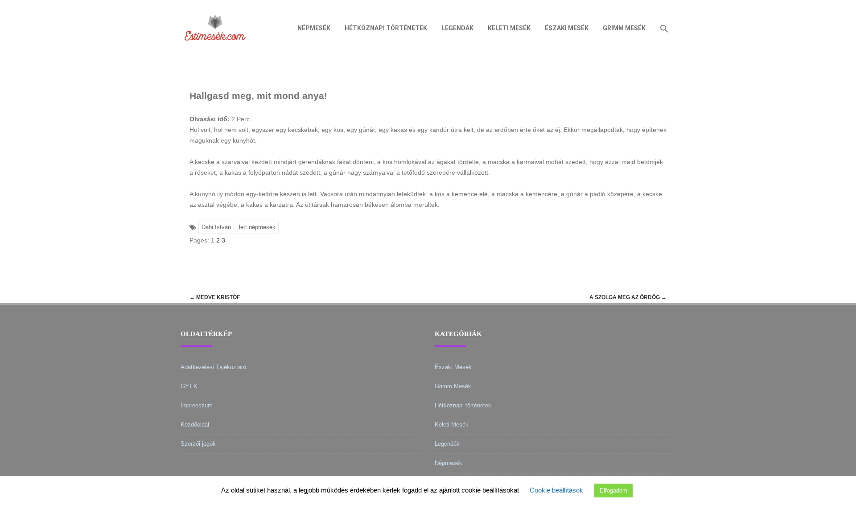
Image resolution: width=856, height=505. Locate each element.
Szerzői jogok (198, 443)
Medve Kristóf (214, 297)
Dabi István (216, 227)
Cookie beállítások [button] (556, 490)
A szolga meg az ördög (628, 297)
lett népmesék (257, 227)
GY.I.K (189, 386)
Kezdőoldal (195, 424)
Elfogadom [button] (613, 490)
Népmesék (313, 28)
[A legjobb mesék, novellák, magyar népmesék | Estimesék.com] (215, 53)
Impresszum (197, 405)
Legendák (457, 28)
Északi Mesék (566, 28)
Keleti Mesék (509, 28)
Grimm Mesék (624, 28)
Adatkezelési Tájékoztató (213, 367)
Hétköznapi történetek (386, 28)
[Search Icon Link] (664, 28)
